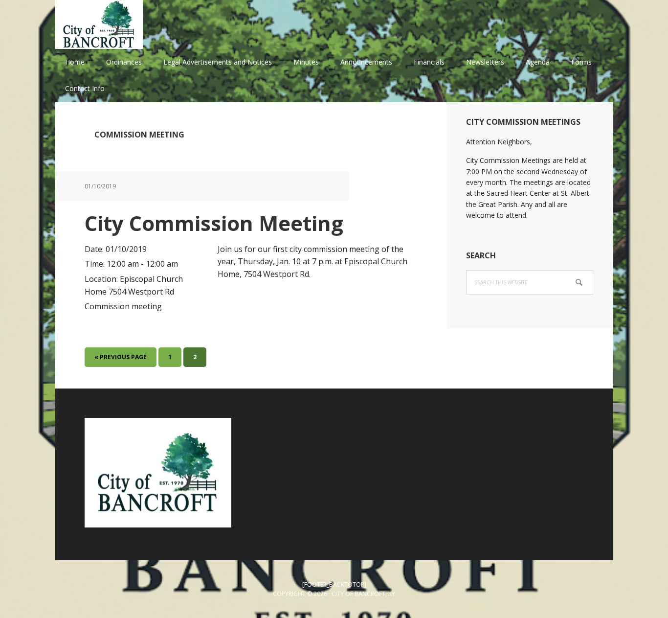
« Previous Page (120, 359)
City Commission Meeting (214, 223)
